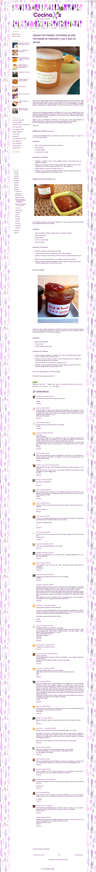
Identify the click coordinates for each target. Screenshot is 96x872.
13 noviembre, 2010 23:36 (44, 563)
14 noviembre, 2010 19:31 (44, 706)
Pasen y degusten (57, 114)
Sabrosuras (20, 28)
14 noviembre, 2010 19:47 (46, 718)
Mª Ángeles (39, 585)
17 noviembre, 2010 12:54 (44, 793)
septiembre (18, 210)
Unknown (38, 433)
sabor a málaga (16, 143)
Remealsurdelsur (40, 779)
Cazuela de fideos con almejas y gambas (24, 80)
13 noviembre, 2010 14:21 (44, 503)
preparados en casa (37, 386)
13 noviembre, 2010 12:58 (46, 433)
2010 (15, 189)
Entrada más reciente (39, 855)
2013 (15, 183)
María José (38, 626)
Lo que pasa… (39, 668)
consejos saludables (16, 132)
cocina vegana (55, 384)
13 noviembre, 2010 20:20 (47, 553)
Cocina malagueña (53, 28)
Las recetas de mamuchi (63, 28)
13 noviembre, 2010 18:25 (44, 532)
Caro (37, 453)
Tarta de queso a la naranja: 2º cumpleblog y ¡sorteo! (24, 59)
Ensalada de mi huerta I (24, 72)
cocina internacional (17, 120)
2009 (15, 231)
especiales (63, 115)
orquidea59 (38, 553)
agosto (17, 212)
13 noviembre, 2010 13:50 (45, 490)
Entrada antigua (78, 855)
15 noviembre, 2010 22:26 (45, 747)
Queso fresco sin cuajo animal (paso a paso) (24, 43)
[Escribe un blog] (54, 386)
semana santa (15, 145)
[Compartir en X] (55, 386)
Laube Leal (38, 574)
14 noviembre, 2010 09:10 (50, 605)
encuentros (15, 134)
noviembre (18, 193)
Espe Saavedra (39, 645)
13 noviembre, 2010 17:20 (43, 516)
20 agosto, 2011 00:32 (45, 817)
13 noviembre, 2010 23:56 (47, 574)
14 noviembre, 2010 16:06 (48, 668)
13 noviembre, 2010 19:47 (48, 544)
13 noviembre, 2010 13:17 (53, 465)
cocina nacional (15, 122)
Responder (38, 403)
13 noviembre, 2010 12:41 (44, 408)
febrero (17, 226)
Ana (37, 793)
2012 (15, 185)
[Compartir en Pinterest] (58, 386)
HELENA (38, 806)
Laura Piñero (39, 605)
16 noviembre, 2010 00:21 (44, 759)
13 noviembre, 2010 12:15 (48, 396)
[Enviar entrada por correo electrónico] (50, 386)
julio (16, 215)
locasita (38, 769)
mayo (16, 219)
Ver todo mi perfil (16, 36)
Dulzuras (25, 28)
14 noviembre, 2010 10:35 (47, 626)
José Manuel (39, 396)
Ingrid (37, 706)
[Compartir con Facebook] (57, 386)
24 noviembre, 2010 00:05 (46, 806)
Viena (37, 681)
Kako (37, 747)
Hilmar (37, 490)
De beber (30, 28)
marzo (17, 223)
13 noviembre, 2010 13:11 (44, 453)
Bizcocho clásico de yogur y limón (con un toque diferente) (24, 66)
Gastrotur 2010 (18, 195)
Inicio (14, 28)
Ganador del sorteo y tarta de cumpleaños (23, 109)
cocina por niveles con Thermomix (20, 125)
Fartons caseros (22, 87)
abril (16, 221)
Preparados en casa (44, 28)
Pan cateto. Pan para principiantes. (23, 51)
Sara (37, 532)
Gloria (37, 423)
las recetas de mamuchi (18, 138)
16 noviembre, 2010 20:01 (50, 779)
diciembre (17, 191)
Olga (37, 563)
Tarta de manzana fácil (24, 94)
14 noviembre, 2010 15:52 (51, 654)
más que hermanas (41, 654)
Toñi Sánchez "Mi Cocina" (42, 465)
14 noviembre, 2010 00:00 (47, 585)
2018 (15, 172)
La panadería (37, 28)
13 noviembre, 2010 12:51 (44, 423)
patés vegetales (16, 141)
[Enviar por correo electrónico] (53, 386)
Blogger (52, 869)
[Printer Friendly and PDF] (35, 382)
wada (37, 408)
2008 (15, 233)
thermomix (44, 386)
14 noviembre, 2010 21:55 (50, 728)
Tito (37, 516)
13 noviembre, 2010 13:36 (46, 480)
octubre (17, 208)
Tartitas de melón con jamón (24, 102)
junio (16, 217)
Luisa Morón (39, 544)
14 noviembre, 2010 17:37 (44, 681)
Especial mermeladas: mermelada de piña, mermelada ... (20, 201)
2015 (15, 178)
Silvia (37, 503)
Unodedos (38, 718)
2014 (15, 181)
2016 (15, 176)
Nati (37, 759)
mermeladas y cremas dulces (75, 384)
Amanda (38, 480)
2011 (15, 187)
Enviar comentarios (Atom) (61, 860)
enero (16, 228)
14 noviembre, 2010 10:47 (49, 645)
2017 (15, 174)
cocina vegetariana (63, 384)
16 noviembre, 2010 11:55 (45, 769)
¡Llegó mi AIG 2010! (19, 197)
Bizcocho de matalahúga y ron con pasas (20, 204)
